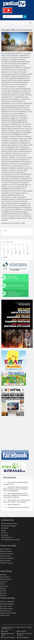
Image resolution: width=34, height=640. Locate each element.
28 (19, 254)
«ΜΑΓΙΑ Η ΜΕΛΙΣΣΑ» (14, 505)
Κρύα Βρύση (5, 586)
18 (8, 252)
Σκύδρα (4, 588)
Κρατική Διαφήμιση (24, 637)
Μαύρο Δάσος (6, 615)
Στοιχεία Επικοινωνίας (9, 637)
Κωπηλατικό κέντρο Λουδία (10, 523)
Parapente (5, 535)
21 (19, 252)
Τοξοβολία (6, 528)
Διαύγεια (5, 631)
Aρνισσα (4, 593)
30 (27, 254)
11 (8, 250)
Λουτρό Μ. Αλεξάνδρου (8, 558)
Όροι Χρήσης (22, 631)
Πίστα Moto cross (7, 537)
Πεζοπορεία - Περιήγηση (9, 526)
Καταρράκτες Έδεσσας (8, 604)
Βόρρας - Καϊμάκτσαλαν (8, 601)
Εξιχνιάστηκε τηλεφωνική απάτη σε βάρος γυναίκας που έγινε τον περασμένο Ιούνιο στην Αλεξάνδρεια (15, 489)
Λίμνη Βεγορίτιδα (6, 610)
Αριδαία (4, 591)
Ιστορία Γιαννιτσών (7, 551)
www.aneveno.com (6, 629)
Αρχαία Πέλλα (5, 577)
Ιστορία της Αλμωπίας (8, 553)
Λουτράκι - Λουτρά (7, 606)
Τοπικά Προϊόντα (6, 579)
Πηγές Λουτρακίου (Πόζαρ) (9, 613)
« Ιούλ (5, 257)
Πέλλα (3, 584)
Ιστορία (4, 574)
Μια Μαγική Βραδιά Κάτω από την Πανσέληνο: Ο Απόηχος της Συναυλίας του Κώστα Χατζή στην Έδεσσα (16, 495)
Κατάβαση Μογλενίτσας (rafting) (11, 539)
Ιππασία (5, 533)
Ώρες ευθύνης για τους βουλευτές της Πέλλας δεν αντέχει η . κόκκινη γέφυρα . (16, 501)
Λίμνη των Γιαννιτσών (7, 563)
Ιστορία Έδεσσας (6, 549)
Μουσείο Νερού (6, 556)
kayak (4, 530)
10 (4, 250)
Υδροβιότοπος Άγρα (7, 608)
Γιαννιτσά (4, 581)
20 (16, 252)
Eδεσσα (4, 595)
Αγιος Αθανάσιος (6, 560)
